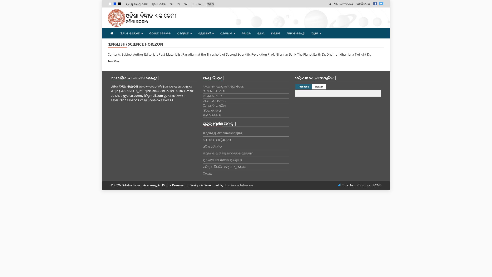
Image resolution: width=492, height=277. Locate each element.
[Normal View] (110, 3)
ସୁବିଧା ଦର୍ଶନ (159, 4)
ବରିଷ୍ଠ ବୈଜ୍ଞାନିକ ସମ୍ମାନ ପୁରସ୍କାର (224, 167)
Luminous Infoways (239, 185)
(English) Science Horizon (135, 44)
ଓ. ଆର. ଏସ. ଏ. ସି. (214, 91)
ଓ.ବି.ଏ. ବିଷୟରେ (130, 33)
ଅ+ (172, 4)
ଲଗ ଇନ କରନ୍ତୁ (344, 3)
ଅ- (185, 4)
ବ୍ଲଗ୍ (260, 33)
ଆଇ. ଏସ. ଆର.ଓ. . (214, 101)
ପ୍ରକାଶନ (226, 33)
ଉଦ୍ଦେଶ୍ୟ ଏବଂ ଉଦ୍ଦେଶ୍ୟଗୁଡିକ (223, 133)
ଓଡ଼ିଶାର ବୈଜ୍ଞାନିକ (160, 33)
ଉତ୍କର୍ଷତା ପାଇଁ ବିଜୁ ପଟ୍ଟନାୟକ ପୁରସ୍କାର (228, 153)
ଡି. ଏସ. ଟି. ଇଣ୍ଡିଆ (214, 105)
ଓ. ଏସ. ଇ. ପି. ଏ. (213, 96)
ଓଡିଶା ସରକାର (212, 110)
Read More (113, 61)
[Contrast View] (114, 3)
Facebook (375, 3)
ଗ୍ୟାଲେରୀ (204, 33)
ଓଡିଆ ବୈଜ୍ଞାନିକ (212, 146)
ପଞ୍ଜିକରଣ (363, 3)
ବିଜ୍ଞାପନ (246, 33)
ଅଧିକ (314, 33)
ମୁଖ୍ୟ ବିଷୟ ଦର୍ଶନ (137, 4)
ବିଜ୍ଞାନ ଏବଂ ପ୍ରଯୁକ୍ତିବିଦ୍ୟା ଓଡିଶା (223, 86)
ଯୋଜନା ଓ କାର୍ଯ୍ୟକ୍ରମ (217, 140)
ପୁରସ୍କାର (183, 33)
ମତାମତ (275, 33)
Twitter (381, 3)
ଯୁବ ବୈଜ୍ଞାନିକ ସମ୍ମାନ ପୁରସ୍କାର (222, 160)
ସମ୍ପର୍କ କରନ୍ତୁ (296, 33)
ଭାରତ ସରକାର (212, 115)
